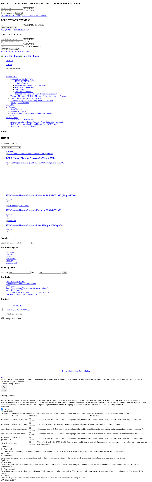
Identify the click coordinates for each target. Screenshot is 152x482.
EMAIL (26, 42)
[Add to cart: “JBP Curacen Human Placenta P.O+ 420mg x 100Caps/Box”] (7, 233)
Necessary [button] (5, 407)
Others (8, 256)
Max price (35, 272)
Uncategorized (11, 263)
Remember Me (9, 13)
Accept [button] (17, 384)
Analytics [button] (4, 460)
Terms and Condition (70, 371)
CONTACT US (17, 306)
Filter (64, 272)
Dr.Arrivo (9, 254)
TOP (3, 377)
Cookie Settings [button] (7, 384)
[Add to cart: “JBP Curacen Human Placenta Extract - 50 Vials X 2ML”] (7, 219)
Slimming (9, 261)
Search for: (5, 243)
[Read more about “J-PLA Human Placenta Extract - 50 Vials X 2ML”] (7, 166)
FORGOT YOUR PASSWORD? (34, 16)
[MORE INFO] (11, 166)
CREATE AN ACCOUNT (11, 16)
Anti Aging (10, 252)
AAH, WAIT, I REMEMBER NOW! (15, 30)
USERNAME (28, 8)
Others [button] (3, 473)
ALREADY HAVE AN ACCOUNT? (15, 51)
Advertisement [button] (6, 467)
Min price (4, 272)
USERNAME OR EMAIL (33, 25)
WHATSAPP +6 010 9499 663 (18, 310)
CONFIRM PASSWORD (33, 47)
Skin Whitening (11, 259)
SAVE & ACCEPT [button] (8, 480)
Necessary (8, 409)
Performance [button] (5, 453)
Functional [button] (5, 447)
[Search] (33, 243)
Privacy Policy (84, 371)
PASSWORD (28, 11)
